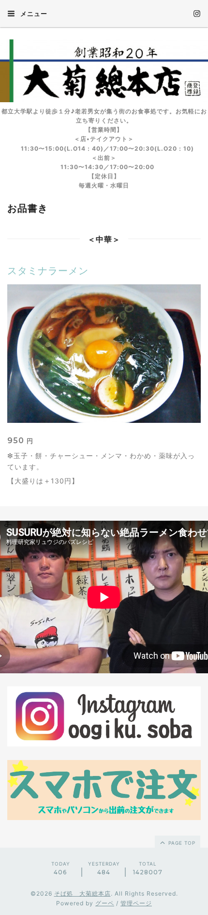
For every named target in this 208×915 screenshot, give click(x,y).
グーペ (104, 903)
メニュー (32, 13)
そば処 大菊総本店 (82, 893)
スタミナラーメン (48, 271)
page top (180, 843)
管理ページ (136, 903)
